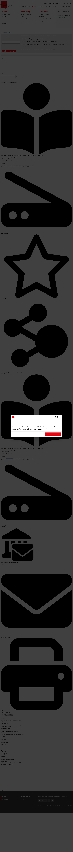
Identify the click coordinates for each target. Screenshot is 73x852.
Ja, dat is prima (53, 433)
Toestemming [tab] (19, 421)
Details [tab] (36, 420)
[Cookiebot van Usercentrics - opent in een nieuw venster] (56, 417)
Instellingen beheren (36, 433)
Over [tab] (54, 420)
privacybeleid (39, 429)
